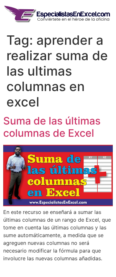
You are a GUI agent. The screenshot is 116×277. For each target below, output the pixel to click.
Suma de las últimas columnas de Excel (52, 127)
